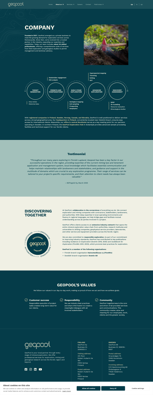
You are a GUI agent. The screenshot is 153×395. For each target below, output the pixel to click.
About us (59, 4)
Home (51, 4)
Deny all (113, 388)
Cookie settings (138, 388)
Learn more (66, 391)
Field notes (98, 4)
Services (69, 4)
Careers (79, 4)
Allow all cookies (88, 388)
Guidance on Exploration (80, 242)
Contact (88, 4)
